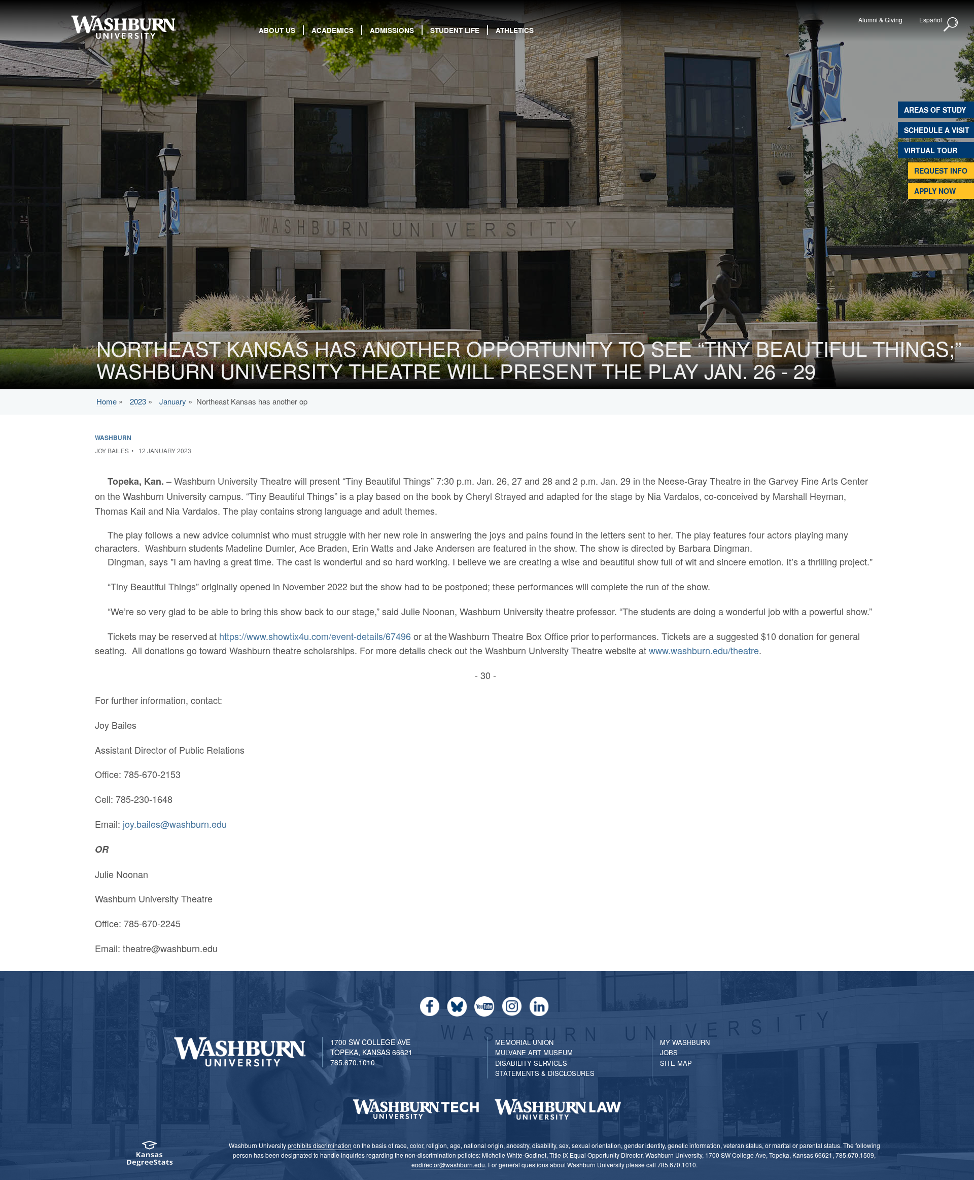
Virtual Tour (930, 150)
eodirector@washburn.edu (448, 1164)
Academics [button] (332, 30)
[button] (951, 24)
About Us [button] (277, 30)
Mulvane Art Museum (534, 1052)
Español (930, 19)
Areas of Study (935, 110)
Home (106, 401)
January (172, 401)
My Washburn (685, 1042)
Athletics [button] (515, 30)
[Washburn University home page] (123, 27)
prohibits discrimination (320, 1145)
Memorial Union (524, 1042)
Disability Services (531, 1063)
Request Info (940, 170)
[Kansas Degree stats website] (150, 1156)
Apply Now (935, 191)
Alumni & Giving (880, 19)
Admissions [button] (392, 30)
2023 (138, 401)
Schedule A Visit (936, 130)
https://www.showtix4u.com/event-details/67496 (315, 636)
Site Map (676, 1063)
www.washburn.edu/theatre (704, 650)
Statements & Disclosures (545, 1073)
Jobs (669, 1052)
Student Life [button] (454, 30)
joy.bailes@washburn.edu (175, 823)
